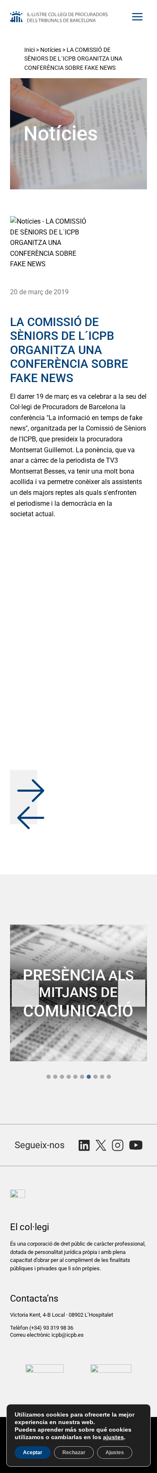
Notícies (50, 49)
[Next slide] (131, 993)
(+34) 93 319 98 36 (52, 1328)
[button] (23, 783)
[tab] (48, 1077)
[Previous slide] (25, 993)
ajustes (113, 1437)
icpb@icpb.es (67, 1335)
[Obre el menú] (137, 16)
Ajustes (115, 1452)
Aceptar (32, 1452)
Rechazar (73, 1452)
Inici (29, 49)
